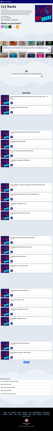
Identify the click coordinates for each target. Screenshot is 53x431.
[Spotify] (6, 27)
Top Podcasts (24, 426)
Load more (26, 362)
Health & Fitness (46, 414)
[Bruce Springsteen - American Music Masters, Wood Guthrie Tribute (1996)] (5, 187)
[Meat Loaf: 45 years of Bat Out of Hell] (5, 110)
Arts (9, 412)
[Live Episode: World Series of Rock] (5, 259)
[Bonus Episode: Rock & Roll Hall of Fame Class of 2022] (5, 240)
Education (13, 412)
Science (24, 416)
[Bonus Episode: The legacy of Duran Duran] (5, 215)
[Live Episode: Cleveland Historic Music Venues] (5, 249)
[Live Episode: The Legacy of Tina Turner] (5, 312)
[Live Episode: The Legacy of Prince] (5, 206)
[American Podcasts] (26, 420)
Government (39, 414)
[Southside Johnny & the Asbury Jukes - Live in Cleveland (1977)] (5, 197)
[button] (51, 1)
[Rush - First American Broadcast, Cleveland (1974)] (5, 153)
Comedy (5, 412)
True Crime (25, 414)
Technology (5, 414)
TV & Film (11, 414)
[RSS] (17, 27)
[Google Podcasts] (14, 27)
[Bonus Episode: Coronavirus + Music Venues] (5, 355)
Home (20, 426)
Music (2, 19)
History (20, 414)
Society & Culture (46, 412)
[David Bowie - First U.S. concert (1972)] (5, 268)
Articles (29, 426)
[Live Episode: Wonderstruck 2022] (5, 144)
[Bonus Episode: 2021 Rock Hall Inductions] (5, 346)
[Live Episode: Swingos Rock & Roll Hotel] (5, 293)
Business (18, 412)
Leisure (34, 414)
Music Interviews (15, 19)
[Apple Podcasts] (2, 27)
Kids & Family (24, 412)
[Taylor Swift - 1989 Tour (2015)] (5, 302)
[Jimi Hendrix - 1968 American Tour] (5, 321)
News (30, 414)
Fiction (15, 414)
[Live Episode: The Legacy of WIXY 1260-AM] (5, 163)
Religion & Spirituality (37, 412)
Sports (28, 416)
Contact (32, 426)
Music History (7, 19)
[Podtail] (10, 27)
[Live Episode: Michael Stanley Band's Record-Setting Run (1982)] (5, 134)
